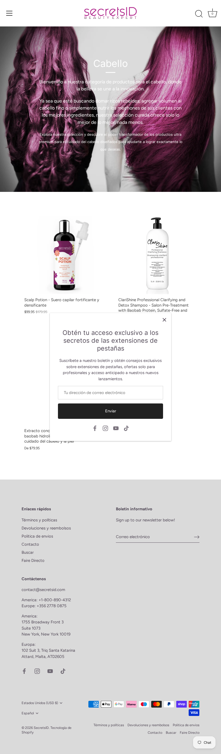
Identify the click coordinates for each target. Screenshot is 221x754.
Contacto (30, 544)
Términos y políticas (39, 520)
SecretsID (41, 728)
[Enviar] (196, 536)
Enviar (110, 411)
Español (28, 713)
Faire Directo (33, 560)
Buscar (28, 552)
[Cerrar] (164, 320)
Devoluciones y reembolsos (46, 528)
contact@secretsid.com (43, 589)
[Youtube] (116, 427)
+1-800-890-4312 (55, 599)
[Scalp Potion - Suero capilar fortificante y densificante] (63, 255)
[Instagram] (105, 427)
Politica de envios (37, 536)
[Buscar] (199, 14)
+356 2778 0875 (52, 605)
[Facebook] (95, 427)
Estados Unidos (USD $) (40, 703)
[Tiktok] (126, 427)
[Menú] (9, 13)
